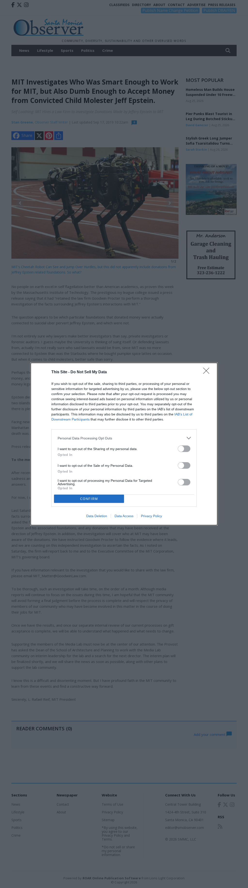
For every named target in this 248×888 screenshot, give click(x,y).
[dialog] (124, 444)
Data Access (124, 516)
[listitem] (124, 438)
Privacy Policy (151, 516)
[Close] (207, 372)
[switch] (184, 448)
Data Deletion (96, 516)
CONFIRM (89, 499)
